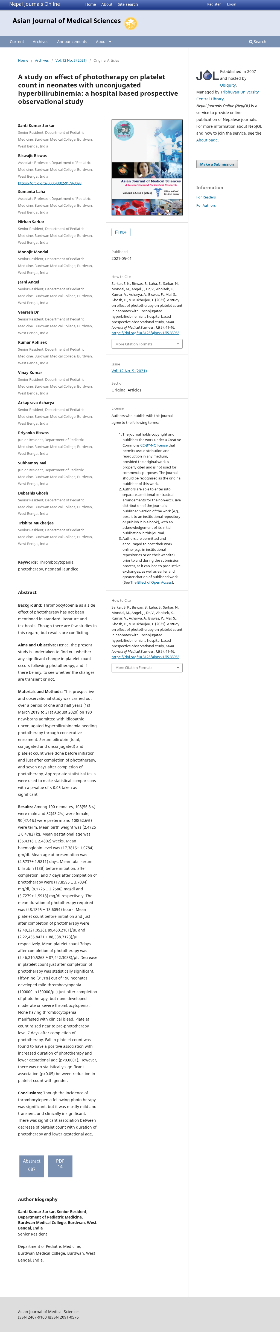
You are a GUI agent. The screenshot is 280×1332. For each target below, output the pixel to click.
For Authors (206, 205)
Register (214, 4)
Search (259, 41)
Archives (40, 41)
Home (90, 4)
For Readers (206, 197)
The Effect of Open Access (151, 582)
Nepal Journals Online (34, 4)
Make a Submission (217, 164)
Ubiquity (228, 85)
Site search (128, 4)
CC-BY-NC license (154, 445)
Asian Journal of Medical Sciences (67, 20)
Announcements (72, 41)
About (106, 4)
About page (207, 140)
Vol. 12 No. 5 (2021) (71, 60)
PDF (123, 232)
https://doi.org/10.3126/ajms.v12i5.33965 (145, 332)
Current (17, 41)
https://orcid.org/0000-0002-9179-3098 (49, 182)
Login (231, 4)
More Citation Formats (133, 344)
